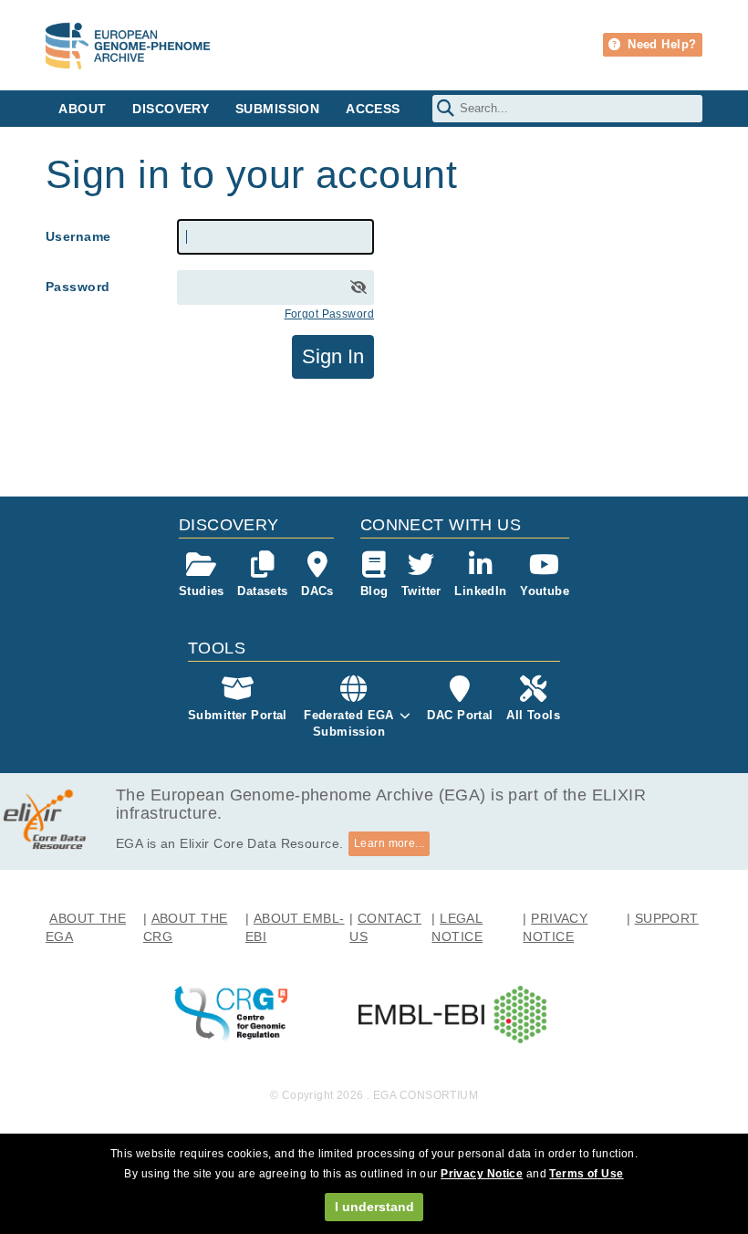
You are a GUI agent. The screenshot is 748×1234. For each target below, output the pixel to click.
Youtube (544, 591)
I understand (374, 1206)
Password (77, 286)
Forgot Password (329, 313)
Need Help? (660, 44)
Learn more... (389, 843)
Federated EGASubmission (349, 723)
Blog (374, 591)
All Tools (533, 715)
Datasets (262, 591)
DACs (317, 591)
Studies (201, 591)
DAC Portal (460, 715)
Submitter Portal (237, 715)
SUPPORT (667, 918)
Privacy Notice (482, 1173)
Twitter (421, 591)
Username (78, 236)
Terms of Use (586, 1173)
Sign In (333, 356)
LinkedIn (480, 591)
